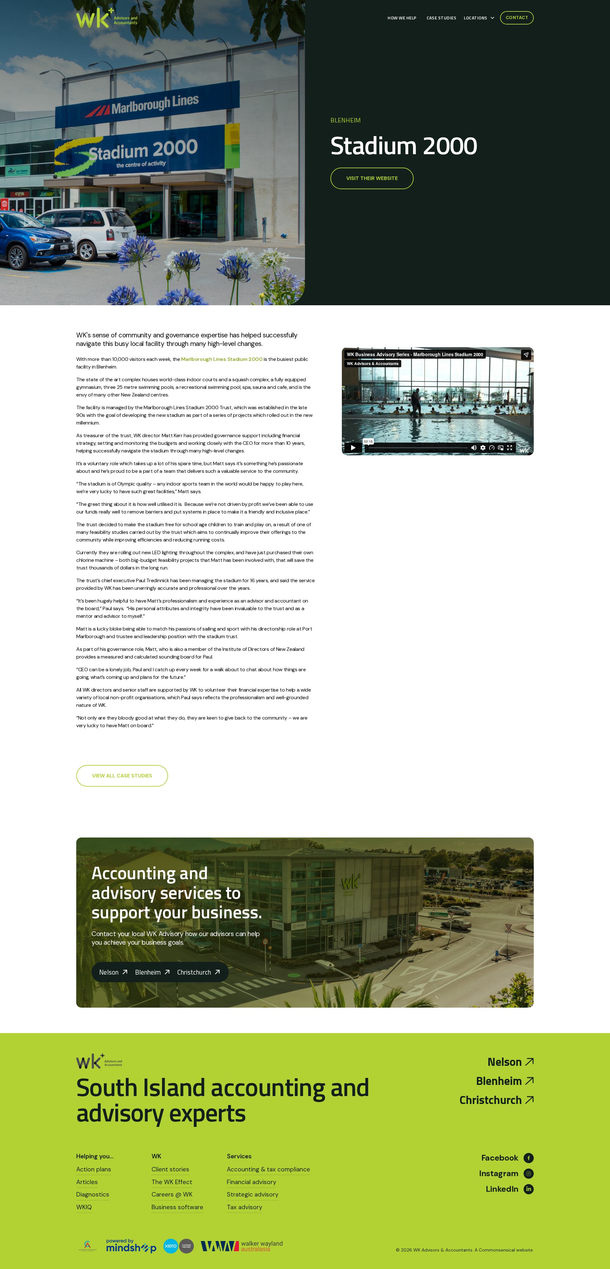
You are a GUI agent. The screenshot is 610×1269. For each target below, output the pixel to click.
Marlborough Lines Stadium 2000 (221, 359)
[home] (106, 18)
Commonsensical (497, 1250)
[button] (480, 17)
